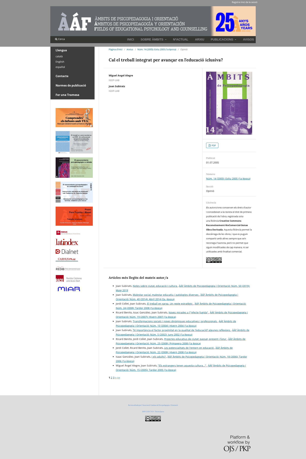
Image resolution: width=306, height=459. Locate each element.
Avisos (248, 39)
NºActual (180, 39)
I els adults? (159, 356)
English (60, 61)
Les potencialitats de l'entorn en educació (189, 348)
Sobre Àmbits (152, 39)
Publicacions (222, 39)
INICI (130, 39)
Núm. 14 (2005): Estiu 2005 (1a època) (156, 49)
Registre (236, 2)
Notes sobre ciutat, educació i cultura (155, 286)
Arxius (130, 49)
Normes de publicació (71, 85)
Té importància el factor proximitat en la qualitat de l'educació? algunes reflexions (182, 330)
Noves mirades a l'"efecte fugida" (189, 312)
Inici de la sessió (249, 2)
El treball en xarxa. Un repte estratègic (170, 303)
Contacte (62, 76)
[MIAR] (69, 291)
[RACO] (69, 281)
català (59, 56)
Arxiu (199, 39)
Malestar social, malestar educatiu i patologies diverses (166, 294)
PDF (213, 145)
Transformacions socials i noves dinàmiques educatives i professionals (175, 321)
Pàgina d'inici (115, 49)
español (60, 67)
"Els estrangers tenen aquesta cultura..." (182, 365)
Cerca (61, 39)
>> (118, 377)
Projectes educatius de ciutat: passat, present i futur (195, 339)
